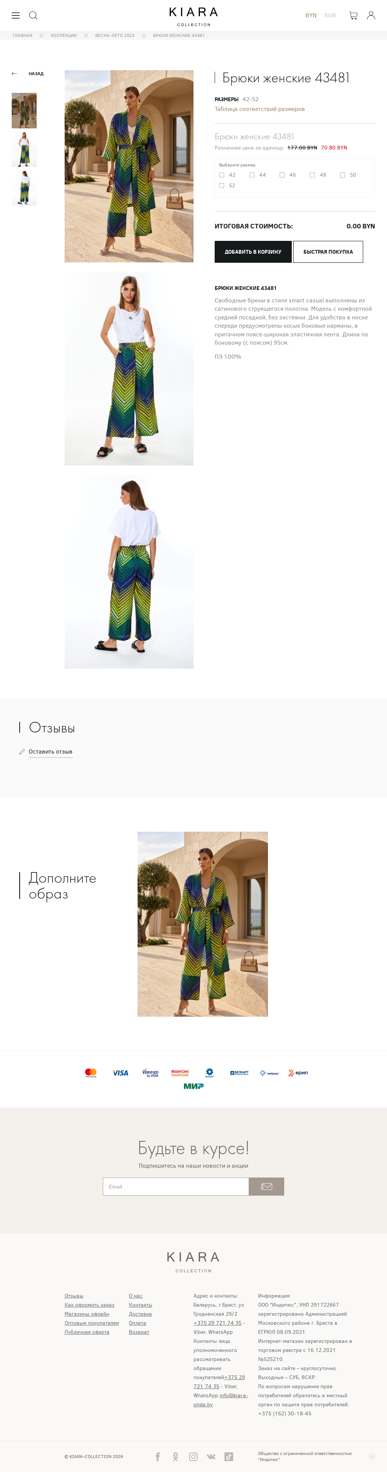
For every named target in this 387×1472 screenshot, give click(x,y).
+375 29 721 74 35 (217, 1323)
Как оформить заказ (90, 1305)
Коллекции (64, 35)
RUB (330, 15)
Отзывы (74, 1295)
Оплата (137, 1323)
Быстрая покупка (328, 252)
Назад (36, 73)
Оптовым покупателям (92, 1323)
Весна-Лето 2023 (115, 35)
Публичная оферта (87, 1332)
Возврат (139, 1332)
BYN (311, 15)
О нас (135, 1295)
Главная (22, 35)
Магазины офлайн (87, 1314)
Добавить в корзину (253, 252)
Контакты (140, 1305)
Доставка (140, 1314)
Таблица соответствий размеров (260, 109)
